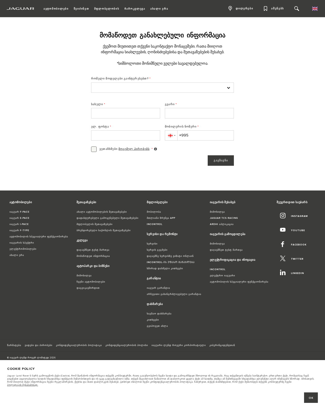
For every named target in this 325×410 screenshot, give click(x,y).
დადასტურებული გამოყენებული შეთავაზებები (107, 218)
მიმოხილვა (84, 275)
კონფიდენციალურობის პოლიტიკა (79, 345)
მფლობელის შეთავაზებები (95, 224)
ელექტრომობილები (23, 249)
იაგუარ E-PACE (20, 218)
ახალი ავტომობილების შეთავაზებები (102, 211)
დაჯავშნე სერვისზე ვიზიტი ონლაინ (170, 256)
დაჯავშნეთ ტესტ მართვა (93, 250)
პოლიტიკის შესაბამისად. (22, 385)
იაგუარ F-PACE (20, 211)
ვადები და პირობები (38, 345)
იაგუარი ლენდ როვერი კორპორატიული (179, 345)
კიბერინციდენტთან (222, 345)
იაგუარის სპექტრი (22, 242)
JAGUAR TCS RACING (224, 218)
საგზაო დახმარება (159, 313)
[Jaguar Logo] (20, 8)
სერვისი (152, 243)
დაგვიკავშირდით (88, 288)
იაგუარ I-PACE (19, 224)
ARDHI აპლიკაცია (222, 224)
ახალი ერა (17, 255)
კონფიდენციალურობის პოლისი (126, 345)
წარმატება (14, 345)
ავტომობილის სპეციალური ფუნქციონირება (39, 236)
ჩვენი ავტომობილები (91, 281)
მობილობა (154, 211)
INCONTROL (154, 224)
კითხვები (153, 319)
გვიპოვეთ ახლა (157, 326)
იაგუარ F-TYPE (19, 230)
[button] (171, 135)
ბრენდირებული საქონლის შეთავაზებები (104, 230)
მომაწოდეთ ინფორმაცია (93, 256)
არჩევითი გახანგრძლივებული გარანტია (174, 294)
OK (311, 398)
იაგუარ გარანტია (158, 288)
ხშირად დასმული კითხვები (165, 268)
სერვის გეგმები (157, 250)
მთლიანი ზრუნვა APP (161, 218)
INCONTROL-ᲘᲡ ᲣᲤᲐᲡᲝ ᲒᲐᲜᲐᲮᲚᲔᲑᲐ (171, 262)
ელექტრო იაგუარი (222, 275)
